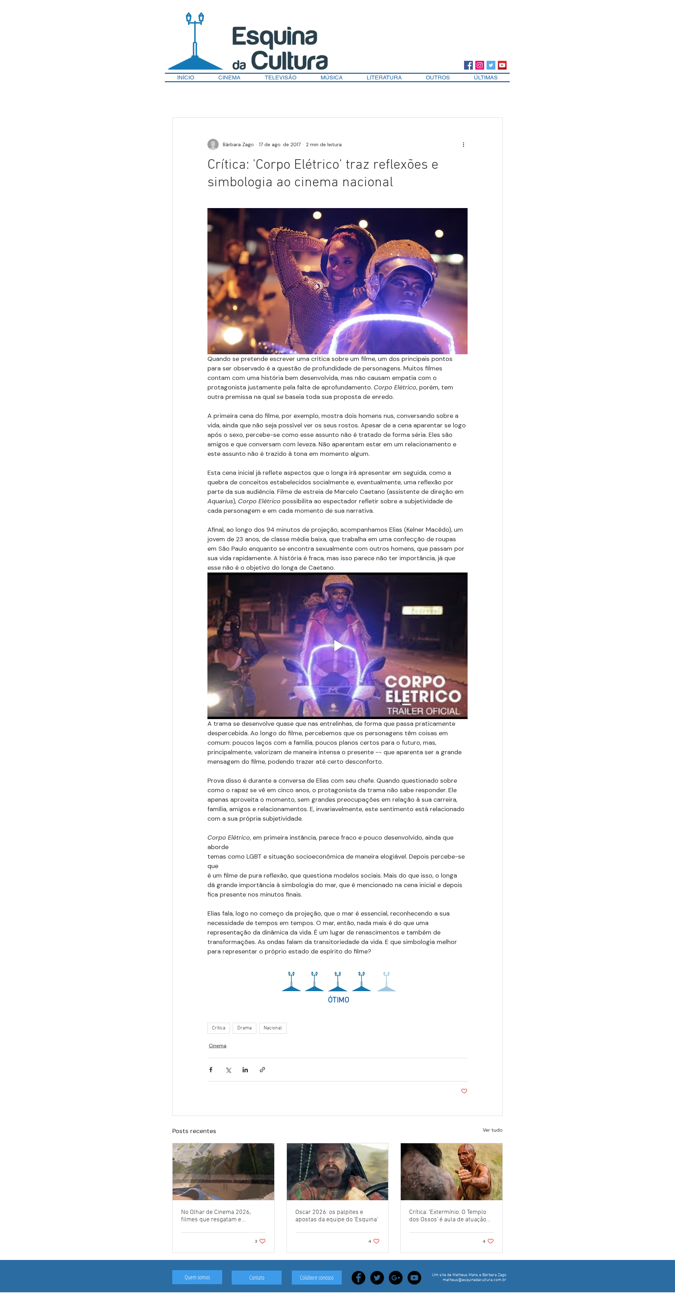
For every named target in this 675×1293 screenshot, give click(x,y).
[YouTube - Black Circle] (414, 1278)
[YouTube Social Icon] (502, 65)
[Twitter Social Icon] (491, 65)
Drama (244, 1028)
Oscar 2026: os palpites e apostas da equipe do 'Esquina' (336, 1216)
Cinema (217, 1045)
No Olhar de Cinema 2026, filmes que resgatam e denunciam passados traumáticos (216, 1216)
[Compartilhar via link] (262, 1069)
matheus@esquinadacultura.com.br (474, 1280)
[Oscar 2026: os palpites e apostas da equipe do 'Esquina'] (337, 1171)
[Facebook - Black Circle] (358, 1278)
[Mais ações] (463, 144)
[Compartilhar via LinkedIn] (245, 1069)
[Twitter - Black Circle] (377, 1278)
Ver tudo (493, 1130)
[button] (438, 77)
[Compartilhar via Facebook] (210, 1069)
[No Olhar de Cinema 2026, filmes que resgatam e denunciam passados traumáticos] (223, 1171)
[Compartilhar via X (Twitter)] (228, 1069)
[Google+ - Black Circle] (396, 1278)
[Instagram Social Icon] (479, 65)
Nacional (273, 1028)
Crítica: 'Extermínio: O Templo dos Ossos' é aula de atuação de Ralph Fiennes (447, 1216)
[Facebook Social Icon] (468, 65)
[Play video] (337, 646)
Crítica (218, 1028)
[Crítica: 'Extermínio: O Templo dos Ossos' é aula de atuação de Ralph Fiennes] (451, 1171)
